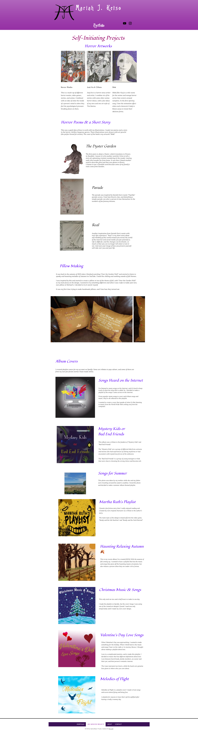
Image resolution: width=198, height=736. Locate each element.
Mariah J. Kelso (99, 8)
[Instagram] (130, 23)
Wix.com (111, 729)
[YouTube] (125, 23)
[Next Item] (141, 319)
